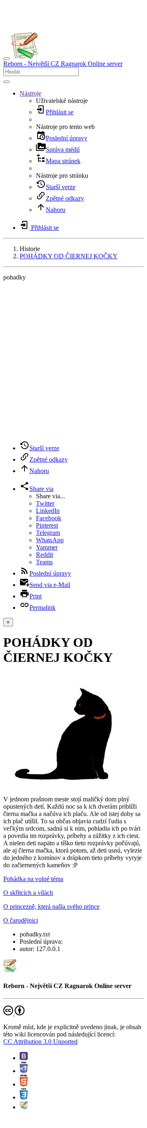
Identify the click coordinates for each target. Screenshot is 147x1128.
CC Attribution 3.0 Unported (40, 1041)
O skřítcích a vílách (28, 892)
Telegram (48, 532)
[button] (30, 93)
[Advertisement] (73, 361)
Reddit (44, 554)
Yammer (47, 547)
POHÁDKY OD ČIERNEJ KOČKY (69, 256)
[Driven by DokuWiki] (24, 1107)
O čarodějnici (20, 920)
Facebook (48, 518)
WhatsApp (50, 540)
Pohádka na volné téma (33, 878)
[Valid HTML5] (24, 1084)
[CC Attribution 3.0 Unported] (13, 1013)
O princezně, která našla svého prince (51, 906)
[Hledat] (6, 82)
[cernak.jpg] (58, 785)
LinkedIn (48, 510)
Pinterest (47, 525)
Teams (44, 562)
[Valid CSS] (24, 1097)
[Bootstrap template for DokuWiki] (24, 1057)
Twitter (45, 503)
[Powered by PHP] (24, 1070)
